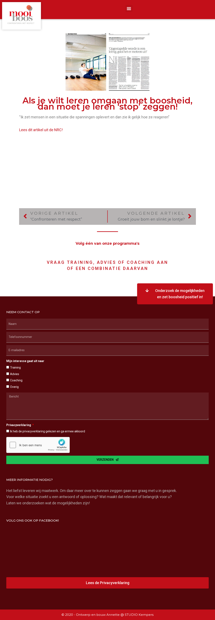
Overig (14, 386)
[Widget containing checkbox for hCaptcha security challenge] (38, 445)
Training (15, 367)
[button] (129, 8)
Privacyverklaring (19, 425)
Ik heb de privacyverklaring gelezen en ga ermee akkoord (47, 431)
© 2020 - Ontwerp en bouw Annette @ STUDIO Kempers (107, 615)
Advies (14, 374)
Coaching (16, 380)
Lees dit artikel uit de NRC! (41, 130)
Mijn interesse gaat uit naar (25, 361)
